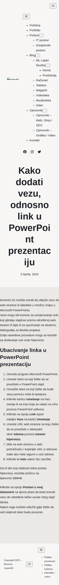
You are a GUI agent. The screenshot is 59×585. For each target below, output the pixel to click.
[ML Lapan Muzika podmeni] (47, 65)
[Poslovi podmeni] (41, 35)
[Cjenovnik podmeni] (44, 110)
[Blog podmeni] (37, 55)
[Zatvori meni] (26, 16)
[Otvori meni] (53, 6)
